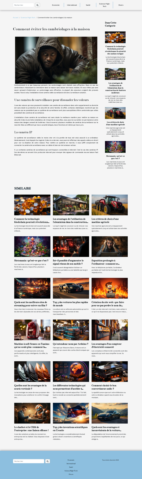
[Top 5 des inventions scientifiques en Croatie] (71, 413)
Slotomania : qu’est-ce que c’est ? (31, 260)
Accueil (15, 17)
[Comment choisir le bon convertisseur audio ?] (110, 371)
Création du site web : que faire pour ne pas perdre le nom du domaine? (108, 305)
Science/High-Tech (104, 5)
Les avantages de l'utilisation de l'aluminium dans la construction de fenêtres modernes (115, 88)
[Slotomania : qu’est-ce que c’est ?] (115, 147)
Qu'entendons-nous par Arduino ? (70, 343)
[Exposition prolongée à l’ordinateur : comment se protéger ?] (110, 246)
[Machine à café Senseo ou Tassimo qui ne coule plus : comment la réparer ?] (32, 330)
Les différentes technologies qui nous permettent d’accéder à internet (69, 388)
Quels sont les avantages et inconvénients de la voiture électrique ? (106, 430)
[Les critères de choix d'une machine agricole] (115, 113)
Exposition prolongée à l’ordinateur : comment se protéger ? (105, 263)
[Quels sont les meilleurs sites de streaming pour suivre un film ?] (32, 288)
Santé (88, 5)
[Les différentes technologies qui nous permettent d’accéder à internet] (71, 371)
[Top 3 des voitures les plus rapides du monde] (71, 288)
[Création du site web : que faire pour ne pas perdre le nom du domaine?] (110, 288)
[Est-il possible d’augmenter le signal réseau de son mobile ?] (71, 246)
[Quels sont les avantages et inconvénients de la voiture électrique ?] (110, 413)
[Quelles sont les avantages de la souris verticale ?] (32, 371)
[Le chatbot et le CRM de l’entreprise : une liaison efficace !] (32, 413)
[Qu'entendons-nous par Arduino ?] (71, 330)
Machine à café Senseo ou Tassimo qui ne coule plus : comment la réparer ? (31, 347)
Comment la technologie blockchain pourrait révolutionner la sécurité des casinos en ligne (32, 222)
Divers (121, 5)
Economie (55, 5)
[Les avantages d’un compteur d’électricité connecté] (110, 330)
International (72, 5)
